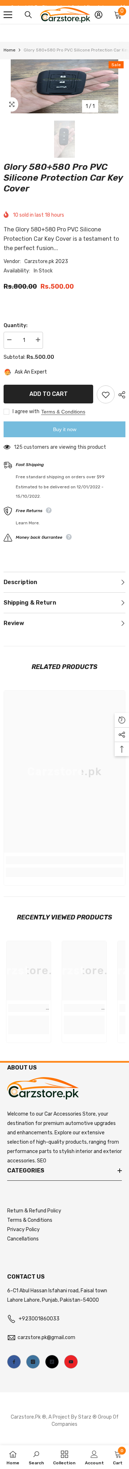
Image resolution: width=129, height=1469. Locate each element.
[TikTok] (52, 1362)
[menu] (8, 14)
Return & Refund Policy (34, 1211)
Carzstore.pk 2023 (46, 261)
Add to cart (48, 393)
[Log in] (98, 14)
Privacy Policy (23, 1229)
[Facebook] (14, 1362)
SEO (41, 1161)
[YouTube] (71, 1362)
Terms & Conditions (63, 412)
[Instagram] (33, 1362)
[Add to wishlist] (106, 394)
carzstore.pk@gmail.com (46, 1337)
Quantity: (16, 325)
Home (9, 50)
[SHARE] (120, 394)
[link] (64, 860)
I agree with (26, 411)
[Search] (28, 14)
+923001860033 (39, 1319)
